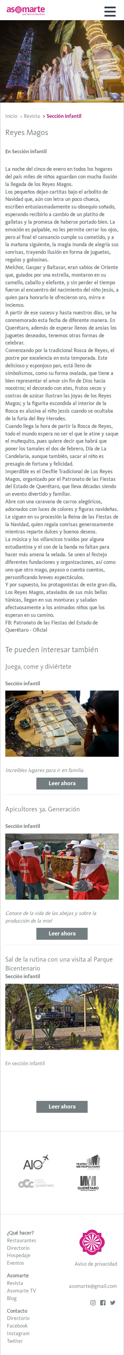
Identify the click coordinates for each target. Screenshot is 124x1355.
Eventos (15, 1263)
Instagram (18, 1333)
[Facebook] (103, 1303)
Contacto (17, 1311)
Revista (32, 116)
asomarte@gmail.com (93, 1286)
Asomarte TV (21, 1290)
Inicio (11, 116)
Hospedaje (18, 1255)
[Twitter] (112, 1303)
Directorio (18, 1248)
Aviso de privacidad (96, 1264)
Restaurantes (21, 1240)
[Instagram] (93, 1303)
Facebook (17, 1326)
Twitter (15, 1341)
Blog (12, 1298)
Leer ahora (62, 783)
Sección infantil (64, 116)
